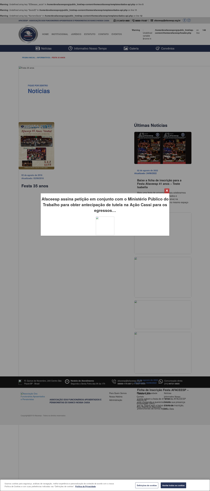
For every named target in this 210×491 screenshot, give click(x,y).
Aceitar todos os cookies (173, 485)
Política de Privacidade (85, 486)
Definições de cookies (147, 485)
